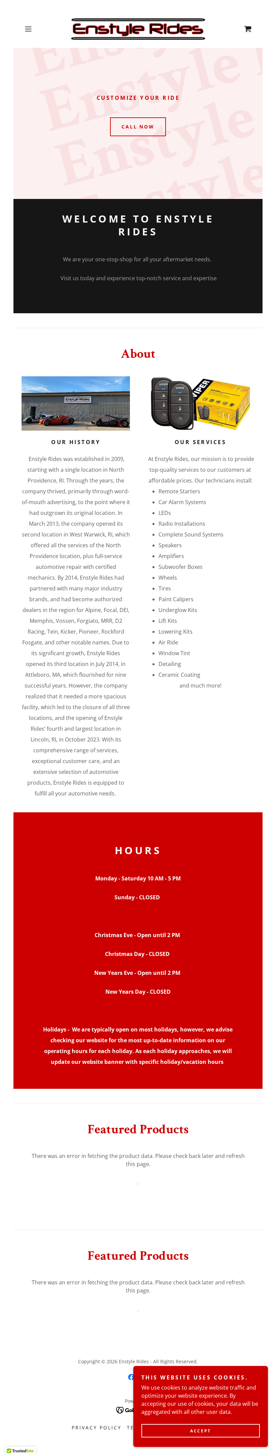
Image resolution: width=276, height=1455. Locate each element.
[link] (138, 29)
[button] (39, 29)
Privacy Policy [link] (97, 1427)
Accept (200, 1431)
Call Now (138, 126)
